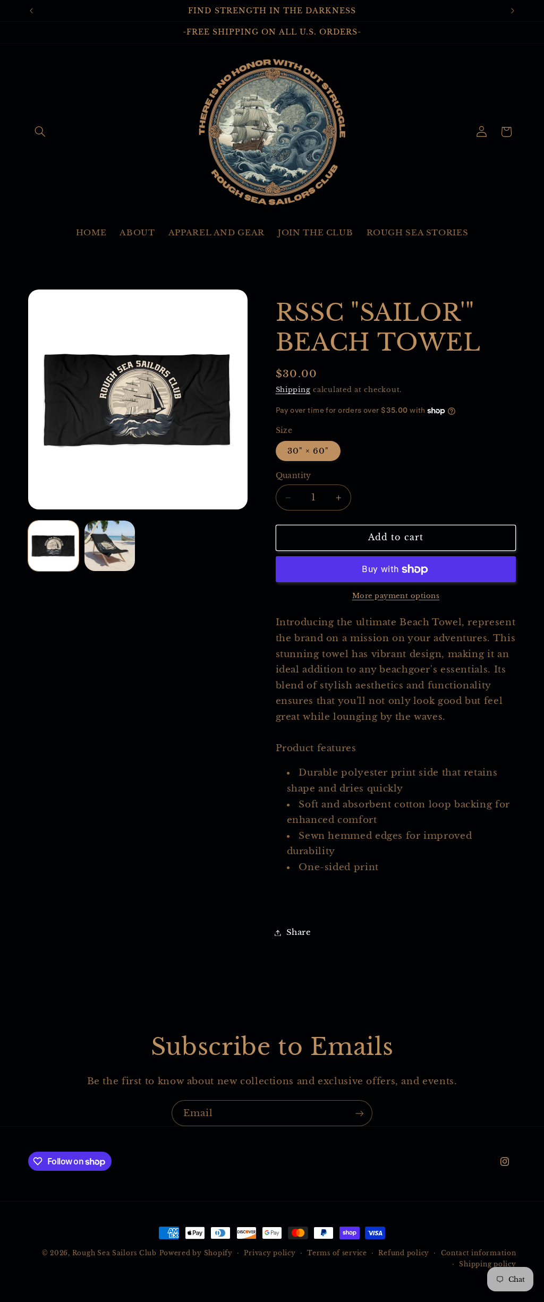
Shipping (293, 390)
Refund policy (403, 1253)
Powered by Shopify (196, 1253)
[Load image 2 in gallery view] (109, 546)
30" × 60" (308, 451)
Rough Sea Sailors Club (114, 1253)
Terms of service (337, 1253)
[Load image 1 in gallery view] (53, 546)
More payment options (396, 596)
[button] (40, 132)
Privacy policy (269, 1253)
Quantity (293, 475)
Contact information (478, 1253)
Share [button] (298, 932)
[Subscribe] (359, 1113)
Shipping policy (487, 1264)
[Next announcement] (512, 10)
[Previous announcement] (31, 10)
